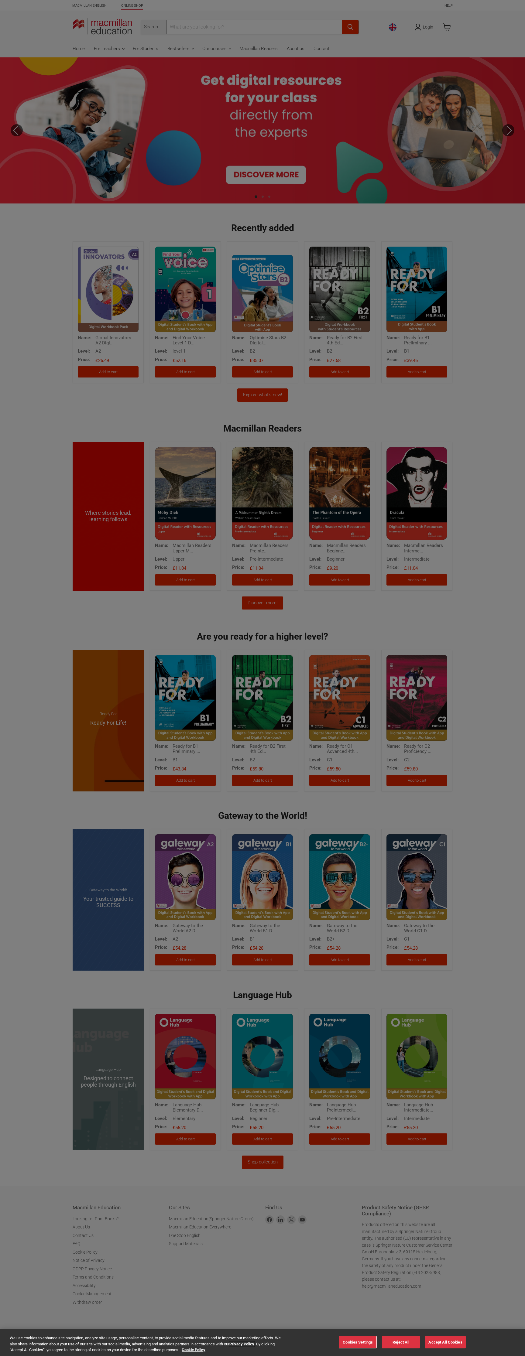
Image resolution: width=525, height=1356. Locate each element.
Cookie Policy (193, 1349)
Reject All (401, 1342)
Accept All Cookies (445, 1342)
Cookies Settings (358, 1342)
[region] (262, 1342)
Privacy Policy (241, 1344)
